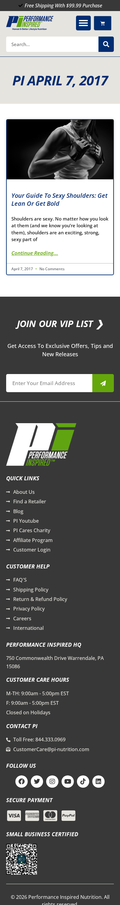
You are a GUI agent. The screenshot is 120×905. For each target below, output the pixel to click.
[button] (83, 23)
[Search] (106, 44)
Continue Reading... (34, 252)
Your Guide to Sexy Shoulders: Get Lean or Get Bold (59, 199)
